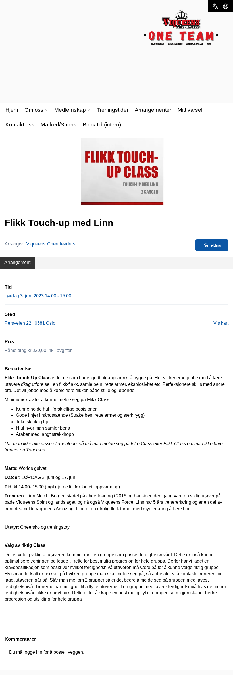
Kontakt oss (19, 125)
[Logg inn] (225, 6)
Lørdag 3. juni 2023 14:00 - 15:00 (38, 295)
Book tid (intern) (102, 125)
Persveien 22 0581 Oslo (30, 323)
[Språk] (215, 6)
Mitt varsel (190, 110)
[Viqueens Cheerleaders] (181, 27)
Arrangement (17, 262)
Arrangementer (153, 110)
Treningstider (112, 110)
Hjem (11, 110)
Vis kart (220, 323)
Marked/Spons (58, 125)
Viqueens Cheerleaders (51, 244)
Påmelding (211, 245)
